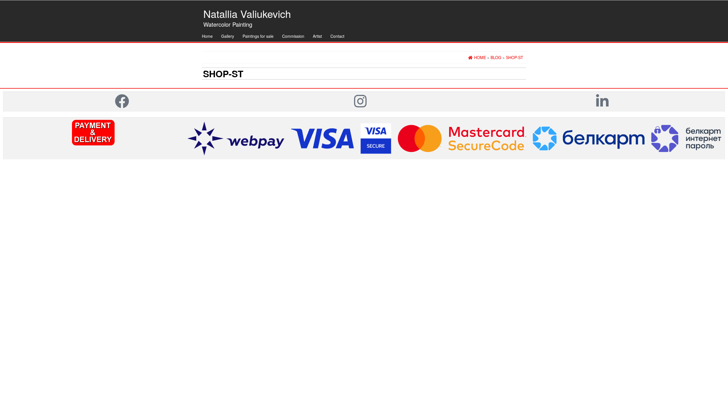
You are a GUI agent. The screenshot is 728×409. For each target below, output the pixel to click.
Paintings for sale (258, 36)
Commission (293, 36)
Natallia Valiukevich (247, 13)
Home (207, 36)
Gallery (227, 36)
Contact (337, 36)
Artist (317, 36)
